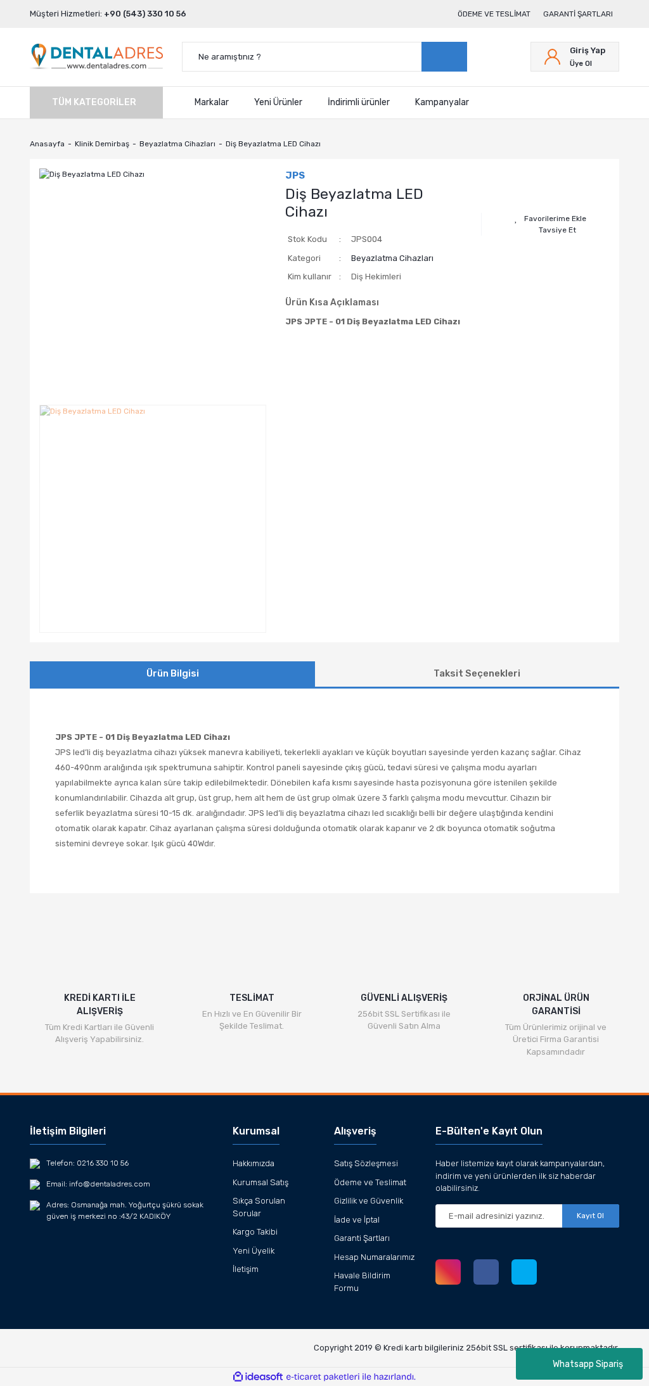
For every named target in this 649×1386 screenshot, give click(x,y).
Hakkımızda (253, 1163)
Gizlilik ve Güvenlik (368, 1200)
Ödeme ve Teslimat (494, 14)
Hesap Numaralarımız (374, 1257)
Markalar (212, 102)
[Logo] (96, 57)
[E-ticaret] (323, 1377)
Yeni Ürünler (278, 102)
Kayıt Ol (590, 1215)
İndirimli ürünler (359, 102)
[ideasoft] (258, 1377)
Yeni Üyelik (253, 1251)
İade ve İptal (357, 1219)
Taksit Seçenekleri (477, 673)
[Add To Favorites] (550, 218)
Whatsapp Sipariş (588, 1364)
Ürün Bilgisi (172, 673)
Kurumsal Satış (260, 1182)
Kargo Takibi (255, 1232)
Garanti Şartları (578, 14)
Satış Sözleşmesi (366, 1163)
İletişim (246, 1269)
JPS (295, 175)
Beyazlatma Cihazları (392, 258)
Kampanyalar (442, 102)
